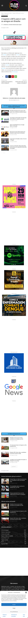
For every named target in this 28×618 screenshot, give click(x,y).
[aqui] (16, 71)
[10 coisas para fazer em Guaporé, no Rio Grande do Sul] (5, 447)
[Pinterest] (12, 76)
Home (2, 13)
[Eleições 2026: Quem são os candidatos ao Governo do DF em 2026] (5, 454)
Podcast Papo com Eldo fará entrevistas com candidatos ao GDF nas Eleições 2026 (18, 480)
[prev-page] (2, 153)
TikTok (17, 54)
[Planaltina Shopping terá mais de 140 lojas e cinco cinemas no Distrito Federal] (5, 112)
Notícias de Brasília (8, 13)
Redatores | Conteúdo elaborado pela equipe (12, 24)
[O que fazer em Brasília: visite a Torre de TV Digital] (5, 141)
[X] (9, 76)
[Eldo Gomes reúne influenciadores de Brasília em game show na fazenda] (5, 134)
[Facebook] (6, 76)
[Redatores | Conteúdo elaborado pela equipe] (2, 24)
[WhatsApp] (15, 76)
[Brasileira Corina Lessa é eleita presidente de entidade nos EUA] (5, 440)
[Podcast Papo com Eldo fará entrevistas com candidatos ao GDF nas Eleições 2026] (5, 481)
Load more (14, 466)
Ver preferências (14, 611)
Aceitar (14, 604)
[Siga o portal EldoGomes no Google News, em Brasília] (5, 127)
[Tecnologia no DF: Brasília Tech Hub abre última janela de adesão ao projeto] (5, 120)
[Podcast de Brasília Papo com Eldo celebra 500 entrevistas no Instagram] (5, 495)
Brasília (4, 54)
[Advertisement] (14, 170)
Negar (14, 608)
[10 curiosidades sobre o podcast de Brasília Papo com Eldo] (5, 488)
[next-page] (4, 153)
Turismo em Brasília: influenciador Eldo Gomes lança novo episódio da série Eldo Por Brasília (18, 147)
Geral (2, 128)
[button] (26, 592)
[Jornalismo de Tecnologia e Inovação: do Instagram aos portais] (5, 461)
